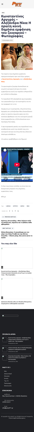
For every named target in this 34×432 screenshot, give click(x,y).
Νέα (3, 12)
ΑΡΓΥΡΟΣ (15, 206)
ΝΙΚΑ (28, 206)
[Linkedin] (18, 211)
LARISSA (8, 206)
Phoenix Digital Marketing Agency (17, 418)
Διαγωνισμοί (8, 373)
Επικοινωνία (7, 385)
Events (6, 378)
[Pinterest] (15, 211)
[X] (12, 211)
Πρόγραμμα (7, 383)
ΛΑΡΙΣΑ (22, 206)
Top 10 (6, 381)
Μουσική (6, 376)
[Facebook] (9, 211)
